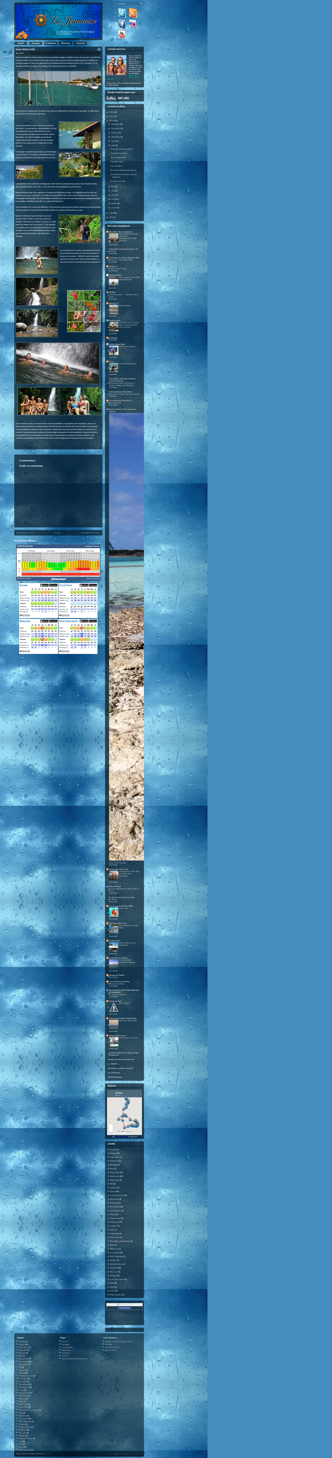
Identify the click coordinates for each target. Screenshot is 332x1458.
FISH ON (112, 251)
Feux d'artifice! (116, 166)
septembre (116, 137)
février (114, 203)
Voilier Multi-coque (117, 1036)
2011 (111, 217)
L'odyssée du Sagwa (118, 958)
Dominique (114, 1199)
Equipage (36, 43)
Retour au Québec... (117, 984)
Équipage (66, 1344)
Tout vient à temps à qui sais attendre (124, 394)
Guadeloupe (115, 1211)
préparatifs (114, 1233)
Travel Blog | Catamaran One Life (123, 249)
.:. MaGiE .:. (114, 1064)
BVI (111, 1184)
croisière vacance (117, 1195)
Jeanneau (121, 1454)
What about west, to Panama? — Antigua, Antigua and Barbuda (122, 384)
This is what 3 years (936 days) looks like (129, 278)
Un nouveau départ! (127, 346)
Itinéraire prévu (121, 1136)
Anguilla (113, 1149)
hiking (112, 1214)
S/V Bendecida (115, 1077)
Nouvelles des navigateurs (121, 232)
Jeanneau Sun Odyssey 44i (133, 1454)
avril (113, 195)
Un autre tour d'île (117, 181)
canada (113, 1188)
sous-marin (114, 1253)
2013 (111, 120)
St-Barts (113, 1260)
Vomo (111, 361)
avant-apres (115, 1157)
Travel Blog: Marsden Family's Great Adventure (122, 380)
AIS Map (108, 1344)
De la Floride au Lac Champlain (127, 944)
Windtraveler (114, 320)
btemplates (47, 1454)
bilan (112, 1168)
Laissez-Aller (114, 941)
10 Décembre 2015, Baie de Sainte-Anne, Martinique (129, 873)
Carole (112, 1191)
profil (118, 83)
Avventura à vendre (117, 995)
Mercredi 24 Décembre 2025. (121, 260)
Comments (80, 43)
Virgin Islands (115, 1295)
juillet (113, 145)
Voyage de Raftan (117, 975)
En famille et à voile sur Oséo (122, 897)
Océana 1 (113, 266)
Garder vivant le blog (117, 269)
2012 (111, 213)
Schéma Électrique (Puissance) (74, 1359)
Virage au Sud (115, 1001)
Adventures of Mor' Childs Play (122, 1018)
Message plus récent (25, 533)
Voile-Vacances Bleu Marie (120, 392)
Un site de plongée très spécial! (123, 170)
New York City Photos (128, 1020)
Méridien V (113, 303)
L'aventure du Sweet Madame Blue (124, 258)
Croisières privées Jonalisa (121, 1068)
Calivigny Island (116, 162)
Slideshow (114, 1249)
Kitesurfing (65, 43)
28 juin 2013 (124, 1003)
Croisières (66, 1353)
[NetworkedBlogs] (124, 1304)
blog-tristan (114, 1180)
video (112, 1291)
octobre (114, 133)
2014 (111, 116)
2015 (111, 112)
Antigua (113, 1153)
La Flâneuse (114, 1073)
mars (113, 199)
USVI (112, 1287)
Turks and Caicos (117, 1279)
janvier (114, 208)
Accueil (21, 43)
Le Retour (113, 900)
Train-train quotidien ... (119, 153)
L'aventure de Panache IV (120, 401)
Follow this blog (124, 1308)
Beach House (110, 1350)
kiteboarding (115, 1218)
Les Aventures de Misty (119, 982)
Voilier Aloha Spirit (117, 344)
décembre (115, 124)
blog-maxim (115, 1176)
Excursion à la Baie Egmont (121, 149)
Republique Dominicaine (120, 1241)
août (113, 141)
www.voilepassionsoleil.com (121, 1059)
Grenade (28, 53)
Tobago (113, 1275)
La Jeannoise (50, 43)
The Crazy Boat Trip (117, 923)
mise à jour (123, 908)
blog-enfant (114, 1172)
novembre (115, 128)
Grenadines (115, 1207)
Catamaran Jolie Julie (118, 869)
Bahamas (114, 1161)
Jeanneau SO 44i (112, 1347)
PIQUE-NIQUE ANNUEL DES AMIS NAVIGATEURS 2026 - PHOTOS (129, 237)
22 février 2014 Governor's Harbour (127, 961)
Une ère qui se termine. (128, 1038)
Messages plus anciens (90, 533)
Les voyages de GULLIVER (121, 906)
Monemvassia (124, 305)
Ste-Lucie (114, 1272)
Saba (112, 1245)
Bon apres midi (115, 403)
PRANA (112, 292)
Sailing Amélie (115, 275)
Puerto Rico (115, 1237)
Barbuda (113, 1165)
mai (113, 191)
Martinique (114, 1222)
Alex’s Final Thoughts (118, 863)
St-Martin (113, 1268)
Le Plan (65, 1356)
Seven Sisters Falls (25, 49)
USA (112, 1283)
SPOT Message (116, 1256)
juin (113, 186)
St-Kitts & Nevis (116, 1264)
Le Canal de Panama (127, 364)
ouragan (113, 1226)
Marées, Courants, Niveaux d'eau (119, 1342)
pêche (112, 1230)
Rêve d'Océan (115, 886)
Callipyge (113, 338)
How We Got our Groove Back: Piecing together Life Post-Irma (129, 325)
